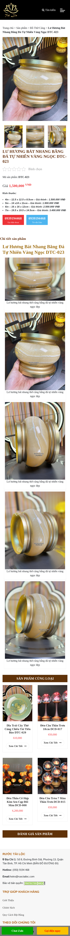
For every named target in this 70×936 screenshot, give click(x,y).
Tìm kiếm (50, 10)
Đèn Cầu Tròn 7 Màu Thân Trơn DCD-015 (52, 800)
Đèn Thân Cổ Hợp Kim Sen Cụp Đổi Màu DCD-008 (17, 802)
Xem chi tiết (16, 746)
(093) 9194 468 (21, 869)
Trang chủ (8, 27)
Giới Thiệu (8, 900)
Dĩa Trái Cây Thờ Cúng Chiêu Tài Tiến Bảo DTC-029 (17, 729)
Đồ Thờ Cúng (37, 27)
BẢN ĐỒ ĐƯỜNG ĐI (46, 863)
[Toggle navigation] (62, 10)
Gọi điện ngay (52, 930)
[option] (35, 79)
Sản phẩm (21, 27)
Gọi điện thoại (13, 220)
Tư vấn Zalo (37, 220)
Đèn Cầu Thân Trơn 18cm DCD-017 (52, 727)
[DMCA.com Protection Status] (34, 883)
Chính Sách (9, 907)
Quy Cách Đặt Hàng (13, 914)
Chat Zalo (17, 930)
